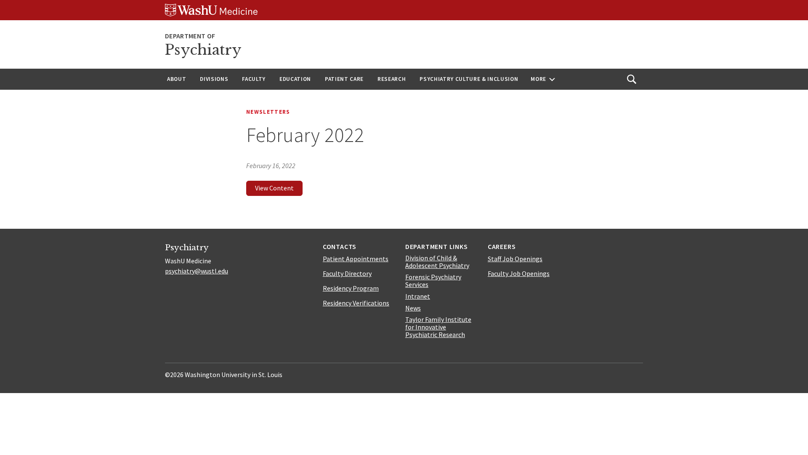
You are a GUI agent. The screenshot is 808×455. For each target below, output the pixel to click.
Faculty (254, 79)
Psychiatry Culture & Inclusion (469, 79)
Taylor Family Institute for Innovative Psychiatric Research (438, 327)
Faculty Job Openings (519, 273)
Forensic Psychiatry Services (433, 281)
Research (391, 79)
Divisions (214, 79)
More (538, 79)
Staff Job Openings (515, 258)
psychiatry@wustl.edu (196, 271)
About (176, 79)
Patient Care (344, 79)
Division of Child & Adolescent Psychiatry (437, 262)
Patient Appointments (355, 258)
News (413, 308)
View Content (274, 188)
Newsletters (268, 112)
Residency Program (351, 288)
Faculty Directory (347, 273)
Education (295, 79)
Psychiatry (203, 50)
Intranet (417, 296)
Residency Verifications (356, 303)
